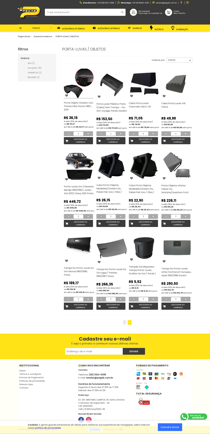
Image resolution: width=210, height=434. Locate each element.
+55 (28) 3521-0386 (105, 3)
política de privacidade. (48, 428)
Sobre (22, 370)
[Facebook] (81, 420)
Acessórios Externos (73, 28)
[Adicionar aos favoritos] (66, 95)
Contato (24, 387)
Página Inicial (24, 36)
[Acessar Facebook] (181, 3)
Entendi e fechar (170, 427)
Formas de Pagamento (31, 377)
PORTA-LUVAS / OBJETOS (67, 36)
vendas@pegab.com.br (166, 3)
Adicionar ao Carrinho (80, 140)
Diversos (137, 28)
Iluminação (182, 29)
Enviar (133, 351)
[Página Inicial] (29, 22)
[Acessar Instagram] (187, 3)
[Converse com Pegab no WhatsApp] (193, 417)
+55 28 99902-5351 (140, 3)
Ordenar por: (158, 59)
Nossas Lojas (26, 384)
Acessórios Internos (108, 28)
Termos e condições (30, 374)
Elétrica (158, 29)
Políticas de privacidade (32, 380)
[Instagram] (89, 420)
